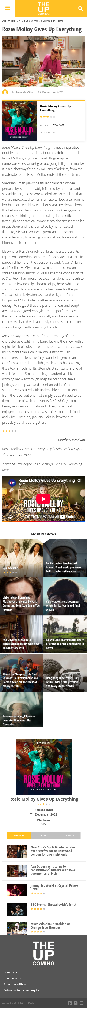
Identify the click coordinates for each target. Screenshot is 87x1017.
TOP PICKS (68, 835)
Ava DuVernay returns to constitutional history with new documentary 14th (53, 870)
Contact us (11, 972)
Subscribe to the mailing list (22, 990)
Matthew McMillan (22, 92)
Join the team (12, 978)
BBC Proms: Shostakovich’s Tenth (54, 905)
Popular (19, 835)
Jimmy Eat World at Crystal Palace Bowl (54, 887)
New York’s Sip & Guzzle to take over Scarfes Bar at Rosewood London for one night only (53, 850)
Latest (44, 835)
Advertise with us (15, 984)
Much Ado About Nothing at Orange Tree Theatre (50, 925)
